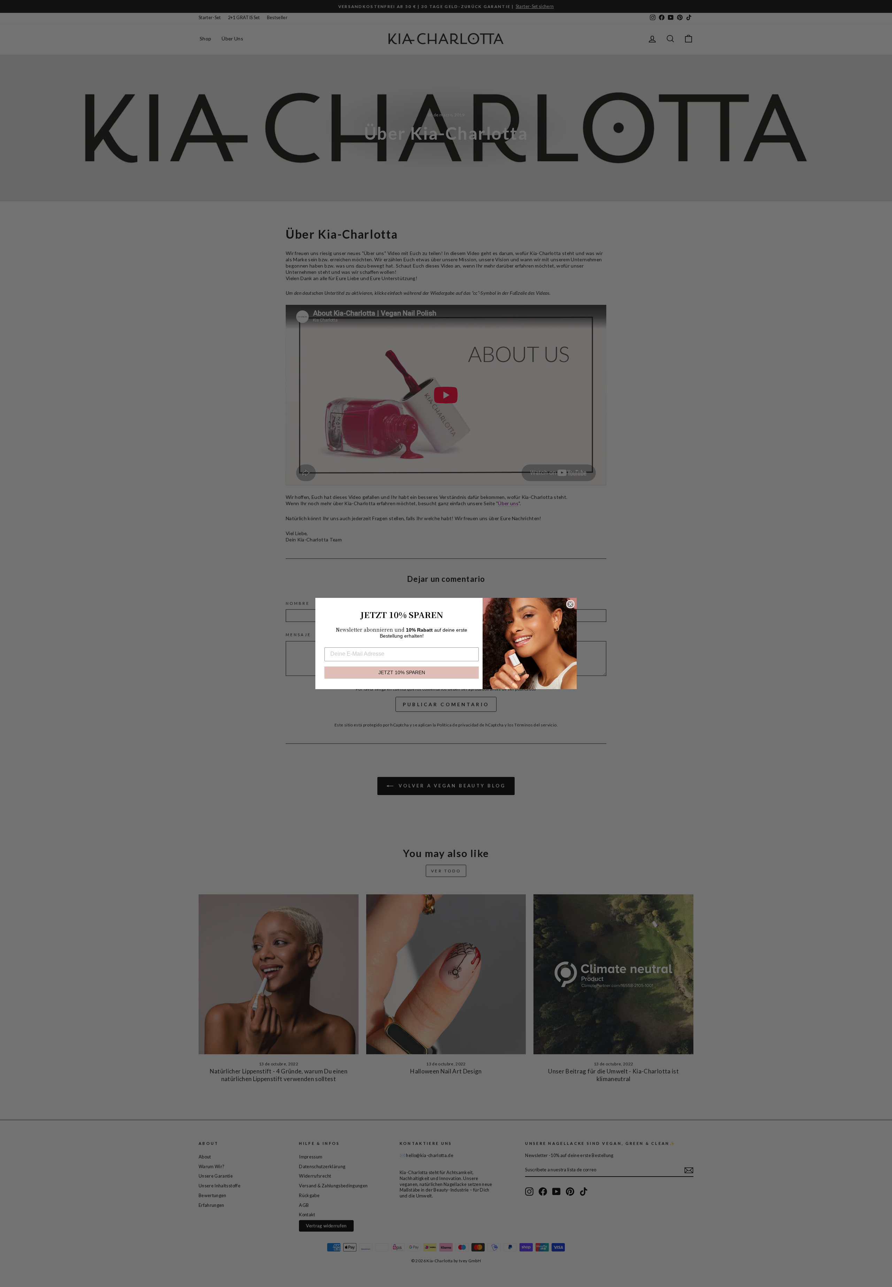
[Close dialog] (570, 604)
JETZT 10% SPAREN (401, 672)
